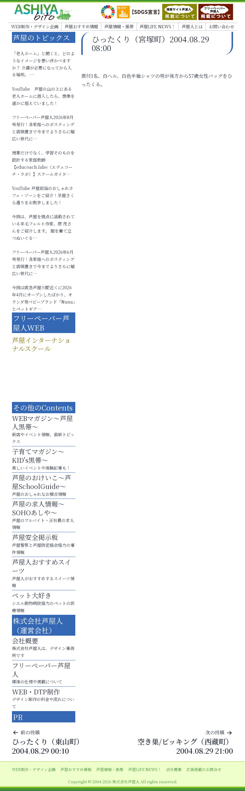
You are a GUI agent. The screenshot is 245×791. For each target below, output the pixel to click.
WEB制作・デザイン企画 (34, 26)
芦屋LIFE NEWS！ (157, 26)
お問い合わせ (221, 26)
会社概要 (174, 769)
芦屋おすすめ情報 (81, 26)
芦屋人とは (192, 26)
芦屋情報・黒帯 (119, 26)
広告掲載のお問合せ (203, 769)
